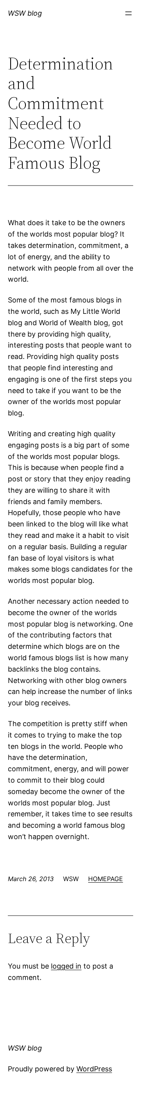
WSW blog (25, 13)
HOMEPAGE (105, 879)
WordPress (94, 1069)
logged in (66, 966)
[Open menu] (128, 13)
